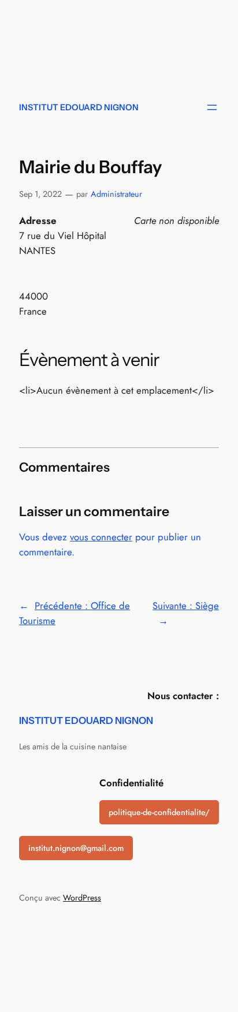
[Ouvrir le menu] (212, 107)
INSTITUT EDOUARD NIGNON (79, 107)
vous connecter (101, 537)
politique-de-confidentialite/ (159, 812)
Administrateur (116, 194)
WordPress (82, 897)
